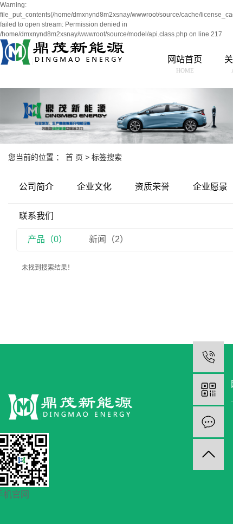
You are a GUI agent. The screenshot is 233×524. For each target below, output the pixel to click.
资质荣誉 (152, 186)
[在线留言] (208, 421)
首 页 (74, 157)
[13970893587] (208, 356)
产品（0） (47, 239)
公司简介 (36, 186)
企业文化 (94, 186)
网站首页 (184, 64)
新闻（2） (108, 239)
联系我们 (36, 216)
